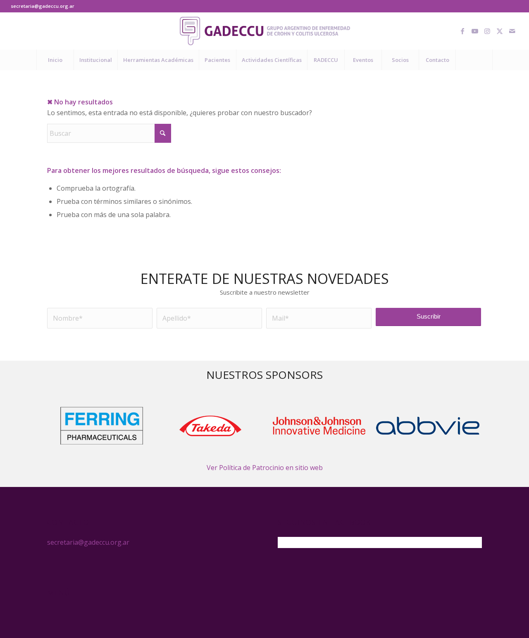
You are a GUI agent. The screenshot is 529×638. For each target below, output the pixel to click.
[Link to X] (499, 31)
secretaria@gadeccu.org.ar (42, 6)
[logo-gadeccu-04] (265, 31)
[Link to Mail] (512, 31)
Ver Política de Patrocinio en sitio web (265, 467)
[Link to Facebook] (462, 31)
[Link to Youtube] (475, 31)
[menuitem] (55, 60)
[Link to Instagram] (487, 31)
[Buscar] (474, 60)
